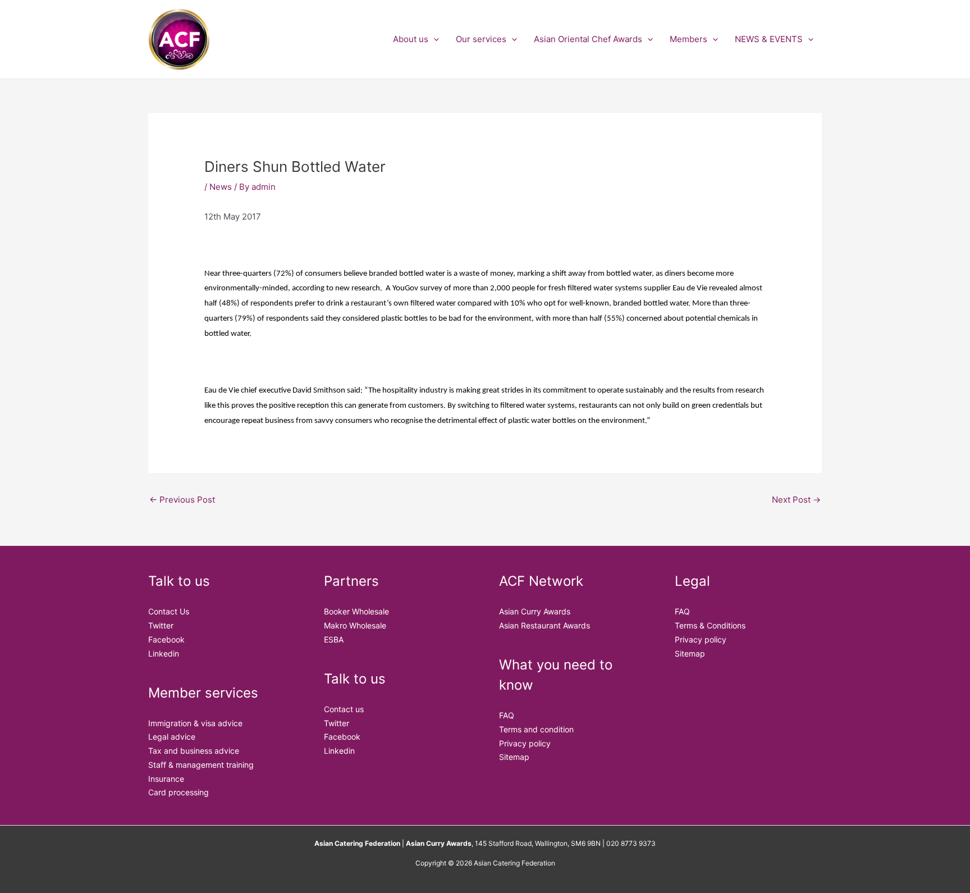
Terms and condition (536, 729)
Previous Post (182, 499)
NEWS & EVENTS (769, 39)
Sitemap (514, 757)
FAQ (506, 715)
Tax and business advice (193, 750)
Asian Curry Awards (534, 611)
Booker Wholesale (356, 611)
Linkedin (163, 653)
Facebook (166, 639)
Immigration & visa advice (195, 723)
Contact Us (168, 611)
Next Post (796, 499)
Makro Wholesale (355, 625)
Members (688, 39)
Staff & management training (201, 764)
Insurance (166, 778)
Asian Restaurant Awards (544, 625)
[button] (433, 39)
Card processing (178, 792)
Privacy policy (525, 743)
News (220, 186)
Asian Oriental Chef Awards (588, 39)
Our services (481, 39)
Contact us (344, 709)
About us (410, 39)
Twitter (160, 625)
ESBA (334, 639)
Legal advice (171, 736)
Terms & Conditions (710, 625)
